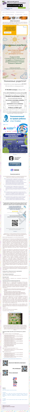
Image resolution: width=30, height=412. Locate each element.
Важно (3, 14)
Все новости (4, 402)
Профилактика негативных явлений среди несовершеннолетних (12, 358)
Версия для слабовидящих (12, 5)
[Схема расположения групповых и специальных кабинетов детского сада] (15, 318)
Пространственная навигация (15, 312)
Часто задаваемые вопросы (18, 14)
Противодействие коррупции (10, 14)
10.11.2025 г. (15, 399)
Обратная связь (22, 7)
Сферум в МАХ (25, 14)
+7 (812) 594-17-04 (8, 8)
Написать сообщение (8, 32)
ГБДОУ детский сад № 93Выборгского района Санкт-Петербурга (16, 2)
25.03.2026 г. (15, 394)
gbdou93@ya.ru (15, 154)
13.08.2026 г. (9, 390)
